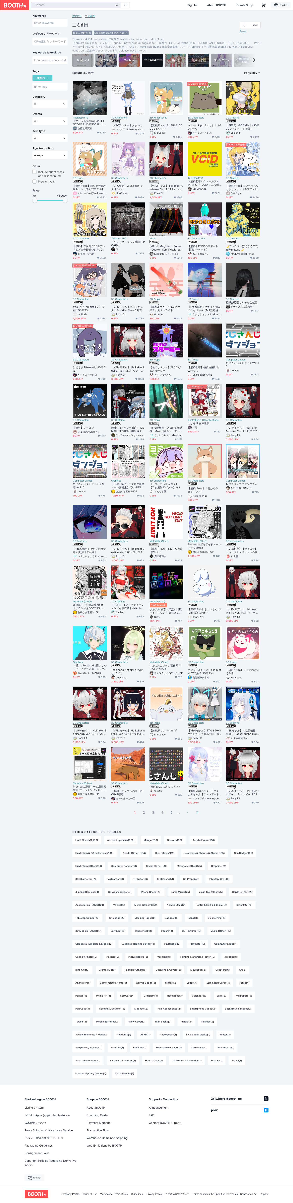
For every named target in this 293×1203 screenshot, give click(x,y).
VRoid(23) (119, 904)
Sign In (192, 5)
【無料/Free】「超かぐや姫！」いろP (203, 490)
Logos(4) (192, 982)
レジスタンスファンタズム (241, 484)
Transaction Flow (98, 1130)
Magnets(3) (141, 1008)
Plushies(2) (207, 1021)
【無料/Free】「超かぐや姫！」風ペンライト (164, 308)
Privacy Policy (154, 1194)
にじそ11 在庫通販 (198, 423)
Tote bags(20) (117, 917)
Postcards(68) (115, 878)
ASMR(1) (145, 1034)
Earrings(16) (118, 930)
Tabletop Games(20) (87, 917)
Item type (38, 131)
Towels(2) (81, 1021)
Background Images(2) (238, 1008)
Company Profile (70, 1194)
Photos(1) (225, 1034)
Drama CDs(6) (107, 969)
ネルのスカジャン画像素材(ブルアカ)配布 (165, 667)
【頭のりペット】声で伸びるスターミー (165, 369)
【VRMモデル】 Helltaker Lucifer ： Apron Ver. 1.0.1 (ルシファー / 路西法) (242, 792)
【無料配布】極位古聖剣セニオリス (203, 369)
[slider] (34, 200)
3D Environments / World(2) (91, 1034)
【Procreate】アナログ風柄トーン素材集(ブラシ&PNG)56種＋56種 (127, 485)
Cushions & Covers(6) (168, 969)
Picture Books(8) (138, 956)
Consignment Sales (37, 1153)
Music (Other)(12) (220, 930)
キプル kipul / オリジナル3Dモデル (204, 127)
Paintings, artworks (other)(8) (197, 956)
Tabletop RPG (80, 117)
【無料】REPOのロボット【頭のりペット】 (203, 248)
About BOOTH (216, 5)
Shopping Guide (97, 1115)
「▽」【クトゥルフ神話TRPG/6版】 (128, 243)
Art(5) (242, 969)
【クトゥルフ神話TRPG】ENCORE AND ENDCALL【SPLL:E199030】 (89, 122)
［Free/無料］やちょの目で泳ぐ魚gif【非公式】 (89, 550)
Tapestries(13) (143, 930)
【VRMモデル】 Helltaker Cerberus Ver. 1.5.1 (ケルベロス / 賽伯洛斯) (166, 187)
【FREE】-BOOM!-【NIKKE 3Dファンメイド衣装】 (242, 127)
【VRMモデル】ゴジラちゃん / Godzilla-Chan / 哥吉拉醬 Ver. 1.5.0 (128, 308)
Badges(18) (172, 917)
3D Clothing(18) (217, 917)
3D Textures (233, 238)
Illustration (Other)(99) (88, 866)
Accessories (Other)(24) (89, 904)
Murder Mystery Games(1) (90, 1073)
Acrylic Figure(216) (204, 840)
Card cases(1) (199, 1047)
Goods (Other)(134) (134, 853)
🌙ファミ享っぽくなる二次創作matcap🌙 (242, 248)
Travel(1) (237, 1060)
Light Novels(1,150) (86, 840)
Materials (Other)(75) (189, 866)
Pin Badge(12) (172, 943)
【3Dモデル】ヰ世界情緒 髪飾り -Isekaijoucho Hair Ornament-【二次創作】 (242, 732)
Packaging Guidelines (39, 1145)
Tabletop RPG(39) (219, 878)
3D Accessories (158, 117)
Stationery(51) (165, 878)
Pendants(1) (124, 1034)
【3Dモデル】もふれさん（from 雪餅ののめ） (204, 611)
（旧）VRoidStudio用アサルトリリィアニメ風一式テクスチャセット (89, 667)
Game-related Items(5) (113, 982)
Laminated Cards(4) (218, 982)
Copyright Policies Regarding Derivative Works (50, 1163)
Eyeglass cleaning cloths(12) (138, 943)
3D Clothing (232, 117)
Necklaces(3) (175, 995)
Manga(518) (151, 840)
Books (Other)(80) (157, 866)
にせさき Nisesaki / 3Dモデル (89, 369)
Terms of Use (90, 1194)
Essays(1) (216, 1060)
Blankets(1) (139, 1047)
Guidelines (137, 1194)
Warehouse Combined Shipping (107, 1138)
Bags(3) (221, 995)
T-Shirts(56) (140, 878)
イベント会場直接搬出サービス (44, 1138)
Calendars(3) (199, 995)
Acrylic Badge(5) (146, 982)
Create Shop (244, 5)
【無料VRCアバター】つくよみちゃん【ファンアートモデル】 (203, 792)
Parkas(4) (81, 995)
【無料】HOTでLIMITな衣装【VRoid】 (166, 550)
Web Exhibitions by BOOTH (104, 1145)
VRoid (152, 238)
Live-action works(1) (198, 1034)
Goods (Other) (157, 601)
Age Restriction (42, 148)
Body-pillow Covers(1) (169, 1047)
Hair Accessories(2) (169, 1008)
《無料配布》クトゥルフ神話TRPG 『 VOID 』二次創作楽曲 (204, 183)
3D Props (78, 178)
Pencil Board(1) (225, 1047)
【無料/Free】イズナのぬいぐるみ (242, 671)
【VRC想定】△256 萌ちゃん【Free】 (127, 187)
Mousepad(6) (198, 969)
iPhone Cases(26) (151, 891)
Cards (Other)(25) (242, 891)
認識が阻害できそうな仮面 (241, 302)
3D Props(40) (191, 878)
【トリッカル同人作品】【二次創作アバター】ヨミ (165, 485)
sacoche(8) (231, 956)
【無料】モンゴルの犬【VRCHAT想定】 (127, 792)
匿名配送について (36, 1122)
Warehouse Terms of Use (114, 1194)
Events (37, 114)
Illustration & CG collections (203, 420)
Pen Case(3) (82, 1008)
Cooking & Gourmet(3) (112, 1008)
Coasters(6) (222, 969)
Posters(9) (112, 956)
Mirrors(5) (171, 982)
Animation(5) (83, 982)
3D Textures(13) (191, 930)
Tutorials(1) (117, 1047)
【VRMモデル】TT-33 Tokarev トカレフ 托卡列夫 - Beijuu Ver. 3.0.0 (205, 732)
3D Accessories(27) (120, 891)
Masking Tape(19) (145, 917)
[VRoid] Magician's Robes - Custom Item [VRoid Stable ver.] (166, 248)
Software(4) (127, 995)
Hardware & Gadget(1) (123, 1060)
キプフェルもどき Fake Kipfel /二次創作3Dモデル (204, 671)
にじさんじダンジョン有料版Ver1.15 (88, 485)
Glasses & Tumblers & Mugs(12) (93, 943)
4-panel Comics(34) (87, 891)
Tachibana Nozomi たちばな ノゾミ (127, 671)
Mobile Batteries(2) (107, 1021)
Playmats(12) (197, 943)
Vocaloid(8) (164, 956)
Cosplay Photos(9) (86, 956)
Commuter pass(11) (225, 943)
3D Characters (119, 117)
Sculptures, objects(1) (88, 1047)
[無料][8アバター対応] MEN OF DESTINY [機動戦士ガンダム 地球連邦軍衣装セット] (128, 429)
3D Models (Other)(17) (88, 930)
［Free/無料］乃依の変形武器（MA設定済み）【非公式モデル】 (165, 429)
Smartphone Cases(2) (203, 1008)
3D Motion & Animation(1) (187, 1060)
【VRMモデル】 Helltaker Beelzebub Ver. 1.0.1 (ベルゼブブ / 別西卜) (89, 732)
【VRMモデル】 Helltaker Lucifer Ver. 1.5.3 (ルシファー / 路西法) (128, 369)
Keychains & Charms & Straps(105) (204, 853)
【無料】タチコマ (83, 427)
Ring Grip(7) (82, 969)
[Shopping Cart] (263, 5)
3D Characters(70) (86, 878)
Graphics (116, 481)
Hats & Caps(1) (154, 1060)
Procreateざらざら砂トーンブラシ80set (204, 546)
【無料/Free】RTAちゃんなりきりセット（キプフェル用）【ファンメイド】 (242, 187)
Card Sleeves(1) (124, 1073)
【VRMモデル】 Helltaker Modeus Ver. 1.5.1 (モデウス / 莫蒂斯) (242, 429)
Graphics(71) (218, 866)
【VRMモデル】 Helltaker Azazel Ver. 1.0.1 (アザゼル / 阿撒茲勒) (128, 732)
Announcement (158, 1107)
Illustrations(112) (165, 853)
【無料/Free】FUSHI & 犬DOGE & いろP (165, 127)
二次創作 (90, 16)
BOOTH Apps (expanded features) (47, 1115)
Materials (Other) (158, 541)
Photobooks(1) (168, 1034)
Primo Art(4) (103, 995)
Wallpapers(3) (243, 995)
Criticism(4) (151, 995)
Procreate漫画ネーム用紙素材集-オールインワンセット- (90, 788)
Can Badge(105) (243, 853)
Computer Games (235, 359)
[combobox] (76, 5)
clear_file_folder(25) (211, 891)
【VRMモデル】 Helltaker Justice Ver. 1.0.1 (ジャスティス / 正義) (128, 550)
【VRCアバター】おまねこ (127, 125)
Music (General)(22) (146, 904)
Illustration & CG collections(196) (94, 853)
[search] (116, 5)
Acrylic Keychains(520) (121, 840)
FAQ (151, 1115)
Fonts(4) (244, 982)
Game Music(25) (180, 891)
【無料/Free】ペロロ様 (163, 730)
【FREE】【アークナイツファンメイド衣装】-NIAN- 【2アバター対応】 (127, 606)
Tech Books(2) (163, 1021)
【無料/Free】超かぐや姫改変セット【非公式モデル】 (89, 187)
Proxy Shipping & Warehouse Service (49, 1130)
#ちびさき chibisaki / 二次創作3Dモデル (88, 308)
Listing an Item (34, 1107)
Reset (243, 31)
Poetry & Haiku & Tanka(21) (211, 904)
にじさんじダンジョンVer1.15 (242, 364)
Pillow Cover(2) (137, 1021)
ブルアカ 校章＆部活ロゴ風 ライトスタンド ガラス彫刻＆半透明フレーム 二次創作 (165, 611)
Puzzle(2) (186, 1021)
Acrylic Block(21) (177, 904)
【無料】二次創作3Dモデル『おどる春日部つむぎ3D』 (89, 248)
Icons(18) (193, 917)
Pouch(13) (167, 930)
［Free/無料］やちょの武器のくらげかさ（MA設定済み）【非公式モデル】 (204, 308)
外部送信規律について (177, 1194)
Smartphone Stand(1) (87, 1060)
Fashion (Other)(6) (135, 969)
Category (38, 96)
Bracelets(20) (244, 904)
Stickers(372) (175, 840)
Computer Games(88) (124, 866)
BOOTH (77, 16)
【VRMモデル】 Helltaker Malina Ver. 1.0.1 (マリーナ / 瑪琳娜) (243, 611)
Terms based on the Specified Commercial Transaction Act (224, 1194)
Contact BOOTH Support (165, 1122)
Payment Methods (98, 1122)
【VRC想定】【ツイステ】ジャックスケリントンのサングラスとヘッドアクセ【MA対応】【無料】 (243, 550)
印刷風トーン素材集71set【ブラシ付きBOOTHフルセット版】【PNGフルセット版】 (89, 606)
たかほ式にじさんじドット (165, 786)
